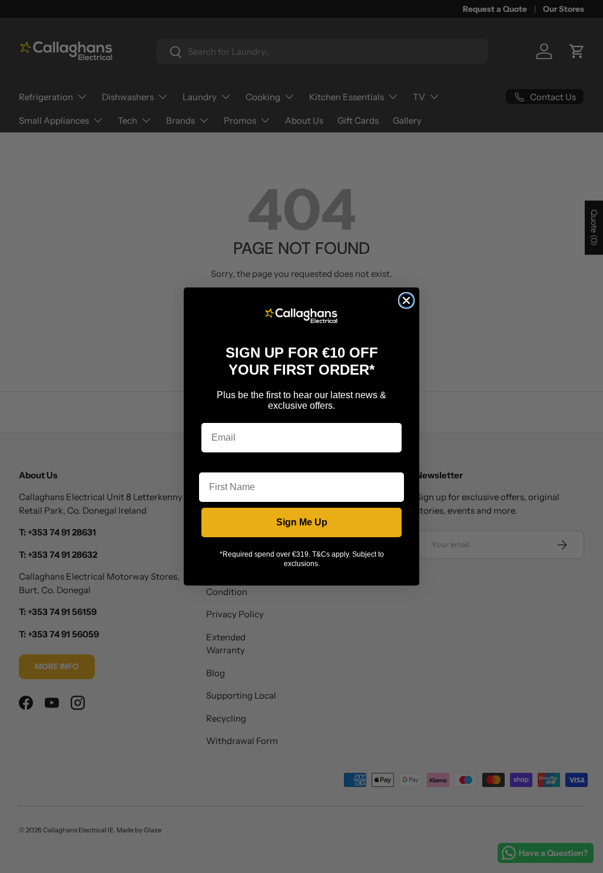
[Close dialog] (406, 300)
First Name (223, 463)
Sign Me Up (301, 522)
